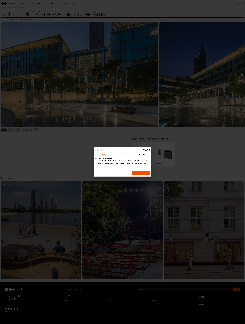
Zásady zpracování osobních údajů (120, 168)
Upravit (121, 173)
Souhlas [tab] (103, 154)
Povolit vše (140, 173)
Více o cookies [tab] (141, 154)
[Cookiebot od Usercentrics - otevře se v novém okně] (144, 150)
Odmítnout (104, 173)
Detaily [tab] (122, 154)
